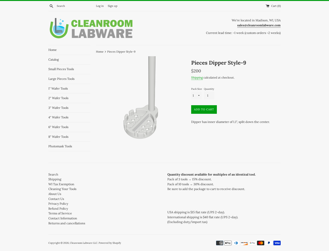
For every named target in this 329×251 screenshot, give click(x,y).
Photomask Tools (60, 146)
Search (53, 174)
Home (52, 50)
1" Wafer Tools (58, 88)
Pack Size (196, 89)
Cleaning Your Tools (62, 189)
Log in (100, 6)
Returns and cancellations (66, 223)
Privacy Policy (58, 203)
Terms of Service (60, 213)
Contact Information (62, 218)
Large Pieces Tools (61, 79)
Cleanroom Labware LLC (83, 243)
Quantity (209, 89)
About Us (54, 194)
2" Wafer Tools (58, 98)
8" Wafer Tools (58, 137)
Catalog (53, 59)
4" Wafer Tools (58, 117)
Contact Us (56, 199)
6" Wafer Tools (58, 127)
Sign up (112, 6)
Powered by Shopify (110, 243)
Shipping (197, 77)
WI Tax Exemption (61, 184)
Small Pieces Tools (61, 69)
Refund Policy (58, 208)
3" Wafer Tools (58, 108)
